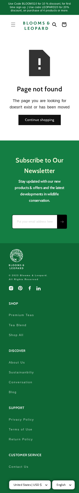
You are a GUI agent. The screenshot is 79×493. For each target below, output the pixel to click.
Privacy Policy (21, 419)
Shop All (16, 335)
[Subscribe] (62, 222)
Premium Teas (21, 315)
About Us (17, 362)
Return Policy (21, 439)
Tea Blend (18, 325)
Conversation (20, 382)
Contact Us (19, 466)
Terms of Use (20, 429)
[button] (13, 24)
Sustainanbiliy (21, 372)
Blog (13, 392)
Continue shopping (39, 120)
